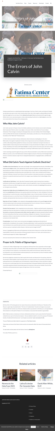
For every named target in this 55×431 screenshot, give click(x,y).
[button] (50, 3)
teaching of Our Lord (44, 185)
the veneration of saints (31, 201)
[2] (3, 314)
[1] (3, 305)
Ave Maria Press (16, 58)
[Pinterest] (31, 346)
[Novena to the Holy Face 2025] (9, 369)
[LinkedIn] (28, 346)
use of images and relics (46, 201)
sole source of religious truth (9, 168)
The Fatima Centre (39, 58)
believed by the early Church (29, 115)
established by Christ (13, 192)
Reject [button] (37, 426)
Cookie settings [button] (44, 426)
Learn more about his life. (38, 317)
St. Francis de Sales (23, 146)
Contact (31, 409)
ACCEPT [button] (33, 426)
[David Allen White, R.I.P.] (45, 369)
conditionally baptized (42, 216)
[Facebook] (22, 346)
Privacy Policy (32, 406)
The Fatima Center (31, 321)
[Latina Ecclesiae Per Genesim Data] (27, 369)
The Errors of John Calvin (13, 321)
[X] (25, 346)
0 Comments (12, 388)
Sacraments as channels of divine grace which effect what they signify (18, 212)
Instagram (31, 416)
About (30, 412)
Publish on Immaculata (34, 419)
